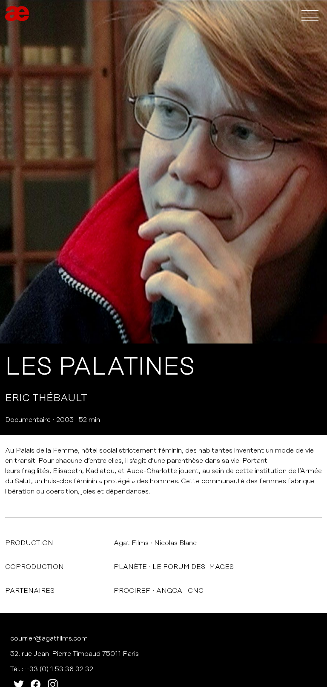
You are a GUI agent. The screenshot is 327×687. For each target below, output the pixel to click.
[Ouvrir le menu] (310, 13)
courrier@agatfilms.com (49, 638)
